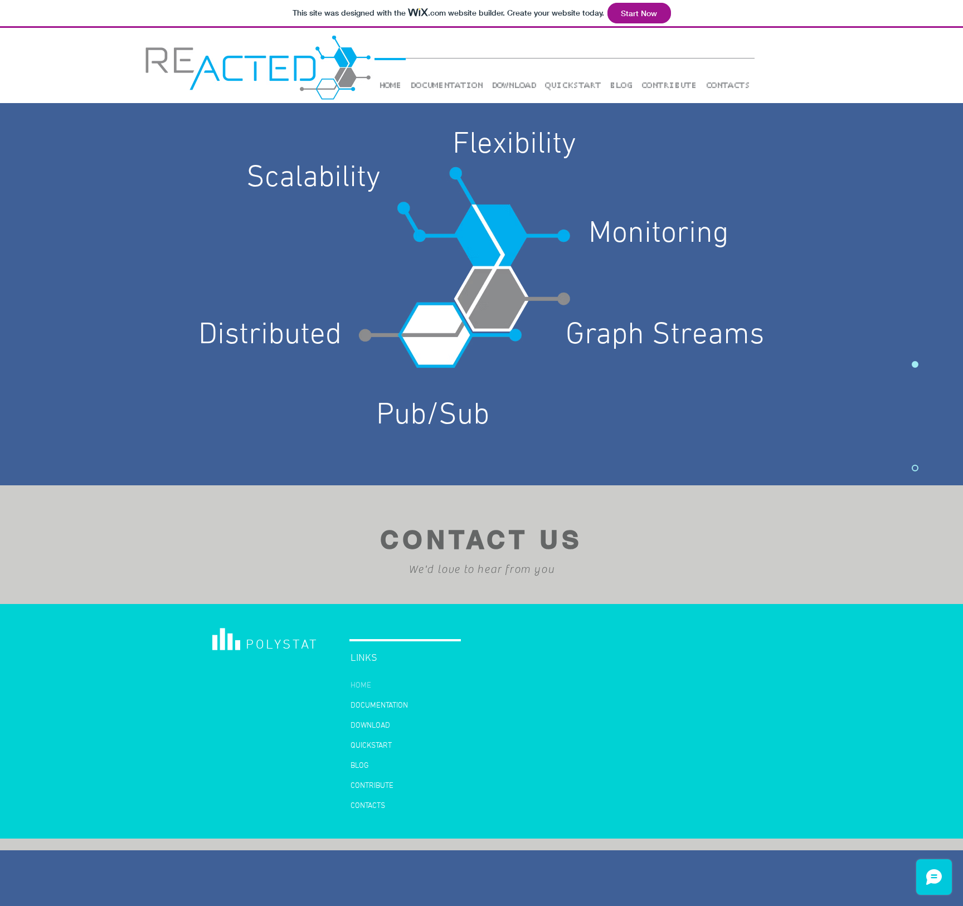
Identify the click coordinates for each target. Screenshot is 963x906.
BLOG (360, 766)
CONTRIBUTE (372, 786)
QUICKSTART (371, 746)
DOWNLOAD (370, 725)
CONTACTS (368, 806)
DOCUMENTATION (379, 705)
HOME (361, 685)
